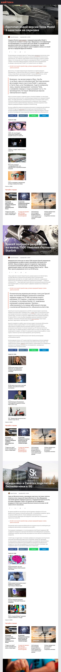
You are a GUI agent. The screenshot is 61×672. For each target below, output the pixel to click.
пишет (37, 72)
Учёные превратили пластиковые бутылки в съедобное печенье (49, 214)
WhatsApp (34, 115)
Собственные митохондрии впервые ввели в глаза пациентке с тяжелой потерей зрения (36, 215)
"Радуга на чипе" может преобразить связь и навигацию (10, 213)
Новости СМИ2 (8, 186)
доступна (21, 109)
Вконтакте (23, 115)
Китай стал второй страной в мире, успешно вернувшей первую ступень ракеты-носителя (28, 66)
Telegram (44, 115)
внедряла (37, 55)
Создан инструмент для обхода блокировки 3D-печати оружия (23, 214)
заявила (23, 343)
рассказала (22, 40)
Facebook (13, 115)
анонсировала (35, 318)
